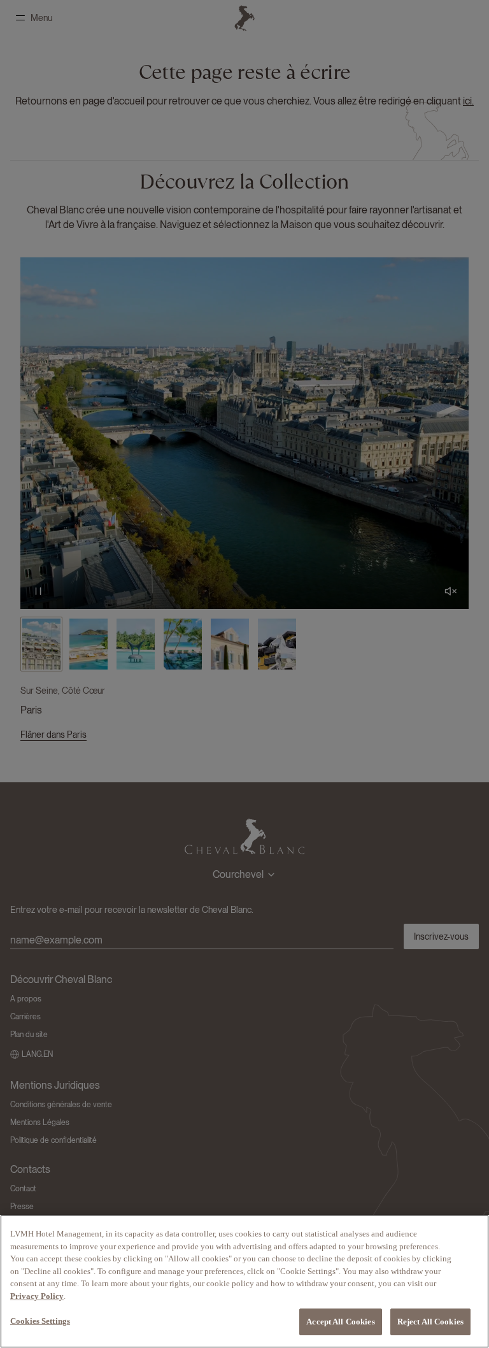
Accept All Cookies (340, 1321)
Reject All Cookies (430, 1321)
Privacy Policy (37, 1296)
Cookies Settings (40, 1321)
